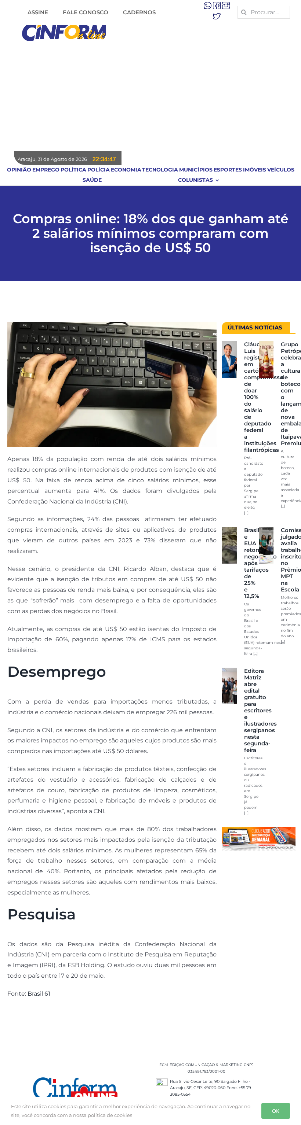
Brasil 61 (39, 993)
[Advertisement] (150, 96)
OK (275, 1110)
